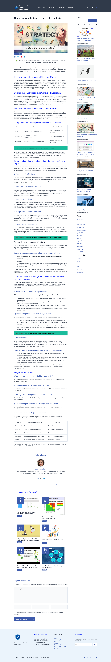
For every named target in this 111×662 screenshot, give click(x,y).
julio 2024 (79, 235)
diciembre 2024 (81, 222)
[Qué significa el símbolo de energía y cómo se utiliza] (85, 71)
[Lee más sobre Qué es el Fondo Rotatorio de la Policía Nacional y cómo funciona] (28, 555)
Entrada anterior (19, 484)
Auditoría (79, 258)
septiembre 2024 (81, 230)
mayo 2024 (80, 241)
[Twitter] (87, 7)
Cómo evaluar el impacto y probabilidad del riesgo (50, 517)
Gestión (18, 54)
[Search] (95, 644)
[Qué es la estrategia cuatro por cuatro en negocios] (85, 128)
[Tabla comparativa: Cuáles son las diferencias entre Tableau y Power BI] (85, 146)
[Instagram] (93, 657)
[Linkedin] (24, 56)
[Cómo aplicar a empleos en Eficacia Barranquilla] (85, 91)
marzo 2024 (80, 246)
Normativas (80, 264)
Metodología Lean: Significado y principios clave (52, 566)
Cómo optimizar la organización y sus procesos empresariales (52, 540)
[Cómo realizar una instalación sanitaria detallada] (85, 163)
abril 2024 (79, 243)
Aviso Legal (57, 639)
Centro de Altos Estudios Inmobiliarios (24, 7)
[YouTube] (92, 7)
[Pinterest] (90, 7)
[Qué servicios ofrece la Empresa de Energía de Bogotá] (85, 201)
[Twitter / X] (41, 478)
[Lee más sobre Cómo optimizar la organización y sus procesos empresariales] (53, 530)
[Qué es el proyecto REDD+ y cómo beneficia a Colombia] (85, 51)
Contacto (56, 643)
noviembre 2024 (81, 224)
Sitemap (56, 648)
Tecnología (80, 272)
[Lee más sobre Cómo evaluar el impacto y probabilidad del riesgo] (53, 506)
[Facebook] (14, 56)
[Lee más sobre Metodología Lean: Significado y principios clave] (53, 555)
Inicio (55, 638)
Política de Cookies (59, 645)
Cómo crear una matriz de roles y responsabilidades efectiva (27, 512)
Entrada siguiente (61, 484)
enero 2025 (80, 219)
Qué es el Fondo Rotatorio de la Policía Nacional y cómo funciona (27, 566)
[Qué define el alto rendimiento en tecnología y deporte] (85, 109)
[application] (46, 8)
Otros (78, 266)
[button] (96, 8)
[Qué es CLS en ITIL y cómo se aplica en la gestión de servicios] (85, 182)
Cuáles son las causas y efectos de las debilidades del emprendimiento (28, 539)
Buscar (78, 17)
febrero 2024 (80, 249)
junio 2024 (79, 238)
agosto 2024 (80, 233)
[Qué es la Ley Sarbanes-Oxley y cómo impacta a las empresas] (85, 32)
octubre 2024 (80, 227)
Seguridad (79, 269)
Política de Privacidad (60, 646)
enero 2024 (80, 251)
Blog (55, 641)
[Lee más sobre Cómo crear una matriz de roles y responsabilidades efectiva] (28, 503)
